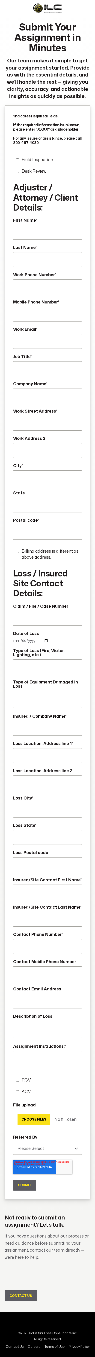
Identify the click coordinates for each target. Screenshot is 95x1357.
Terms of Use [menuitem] (55, 1347)
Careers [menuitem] (34, 1347)
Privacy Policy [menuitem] (79, 1347)
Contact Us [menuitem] (15, 1347)
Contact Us (20, 1295)
